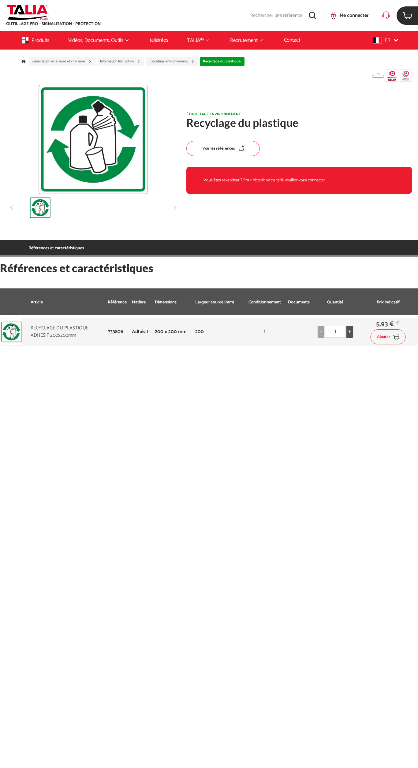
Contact (292, 40)
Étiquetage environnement (169, 61)
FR (387, 40)
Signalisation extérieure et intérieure (59, 61)
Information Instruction (117, 61)
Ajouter (383, 337)
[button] (385, 40)
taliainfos (159, 40)
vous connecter (312, 180)
